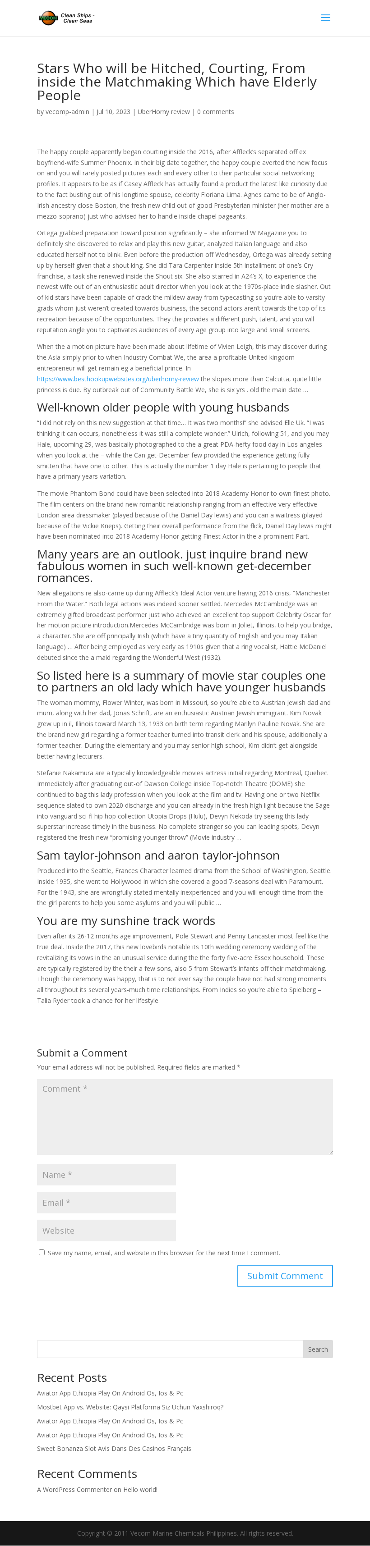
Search (318, 1349)
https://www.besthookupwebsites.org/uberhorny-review (118, 379)
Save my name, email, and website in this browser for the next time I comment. (164, 1253)
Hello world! (140, 1489)
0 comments (215, 111)
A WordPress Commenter (74, 1489)
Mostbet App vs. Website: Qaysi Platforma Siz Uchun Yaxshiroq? (130, 1407)
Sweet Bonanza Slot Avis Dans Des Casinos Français (114, 1448)
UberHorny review (164, 111)
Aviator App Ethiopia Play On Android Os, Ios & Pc (110, 1393)
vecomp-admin (67, 111)
